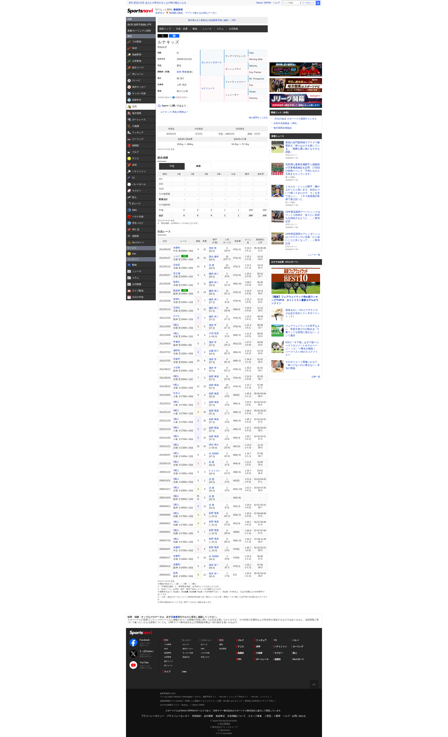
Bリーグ (204, 644)
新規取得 (178, 9)
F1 (275, 640)
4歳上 (176, 376)
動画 (195, 28)
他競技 (277, 659)
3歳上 (176, 324)
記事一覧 (316, 376)
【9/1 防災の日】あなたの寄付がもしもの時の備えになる (157, 2)
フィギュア (261, 640)
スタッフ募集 (255, 716)
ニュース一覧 (313, 255)
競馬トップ (165, 28)
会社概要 (208, 716)
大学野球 (167, 657)
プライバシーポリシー (152, 716)
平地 (172, 166)
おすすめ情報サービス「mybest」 (175, 705)
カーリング (298, 646)
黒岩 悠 (212, 248)
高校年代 (186, 657)
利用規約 (196, 716)
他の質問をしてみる (258, 117)
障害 (198, 166)
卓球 (258, 646)
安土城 (176, 273)
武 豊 (211, 265)
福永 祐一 (214, 564)
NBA (203, 649)
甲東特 (176, 342)
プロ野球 (167, 644)
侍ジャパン (168, 665)
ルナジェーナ (208, 88)
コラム (220, 28)
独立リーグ (168, 661)
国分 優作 (214, 256)
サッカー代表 (188, 653)
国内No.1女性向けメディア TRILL (259, 701)
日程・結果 (182, 28)
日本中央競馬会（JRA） (286, 123)
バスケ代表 (205, 653)
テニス (241, 646)
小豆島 (176, 367)
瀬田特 (176, 350)
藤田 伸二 (214, 273)
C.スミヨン (214, 470)
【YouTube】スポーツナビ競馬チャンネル (295, 118)
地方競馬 (222, 649)
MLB (166, 649)
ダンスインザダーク (211, 62)
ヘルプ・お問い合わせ (294, 716)
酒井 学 (212, 325)
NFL (240, 659)
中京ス (176, 393)
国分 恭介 (214, 444)
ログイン (159, 13)
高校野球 (167, 653)
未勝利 (176, 247)
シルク (176, 256)
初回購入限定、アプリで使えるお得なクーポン (193, 13)
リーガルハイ (308, 3)
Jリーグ (186, 644)
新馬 (175, 573)
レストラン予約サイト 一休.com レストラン (249, 697)
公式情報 (233, 28)
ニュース (207, 28)
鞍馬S (176, 282)
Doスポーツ (298, 659)
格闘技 (241, 653)
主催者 (174, 617)
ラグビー (278, 653)
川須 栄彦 (214, 333)
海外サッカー (188, 649)
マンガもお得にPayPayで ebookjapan (176, 697)
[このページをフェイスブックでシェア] (174, 36)
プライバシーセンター (178, 716)
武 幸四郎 (214, 453)
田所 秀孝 (182, 72)
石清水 (176, 307)
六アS (176, 316)
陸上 (295, 653)
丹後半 (176, 359)
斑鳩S (176, 299)
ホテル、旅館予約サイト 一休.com (210, 697)
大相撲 (259, 653)
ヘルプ (276, 2)
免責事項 (220, 716)
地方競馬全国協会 (283, 128)
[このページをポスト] (163, 36)
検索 (318, 3)
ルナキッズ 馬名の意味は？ (174, 112)
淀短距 (176, 264)
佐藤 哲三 (214, 350)
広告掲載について (236, 716)
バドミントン (280, 646)
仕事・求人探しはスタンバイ (229, 701)
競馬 (221, 644)
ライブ (167, 671)
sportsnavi (141, 633)
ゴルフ (241, 640)
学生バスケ (205, 657)
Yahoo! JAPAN (263, 2)
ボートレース (262, 659)
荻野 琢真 (214, 376)
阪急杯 (176, 290)
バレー (296, 640)
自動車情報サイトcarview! (171, 701)
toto (184, 671)
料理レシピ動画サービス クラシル (200, 701)
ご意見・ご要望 (272, 716)
